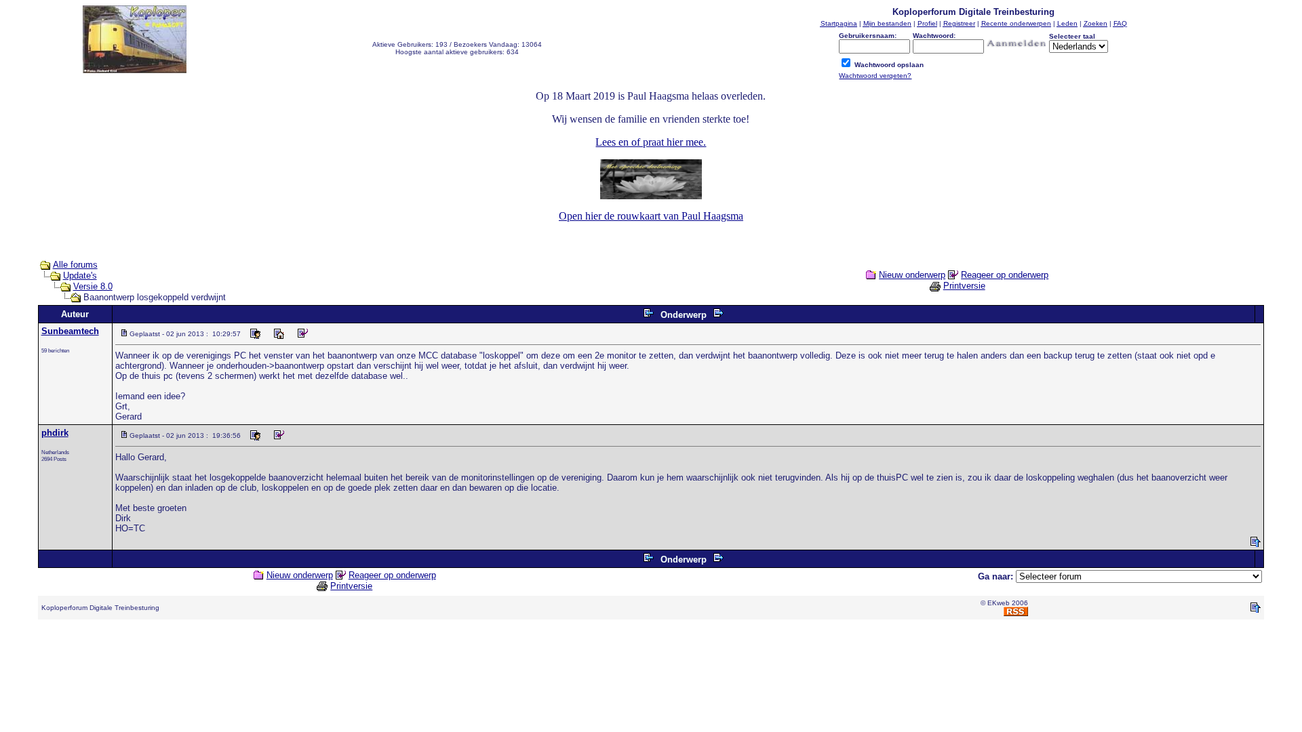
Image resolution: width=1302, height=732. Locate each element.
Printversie (964, 286)
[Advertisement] (651, 660)
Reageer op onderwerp (1004, 275)
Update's (80, 275)
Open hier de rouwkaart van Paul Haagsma (651, 216)
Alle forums (75, 265)
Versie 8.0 (93, 286)
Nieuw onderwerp (912, 275)
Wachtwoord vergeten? (875, 75)
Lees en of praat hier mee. (650, 142)
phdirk (54, 433)
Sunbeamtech (70, 331)
